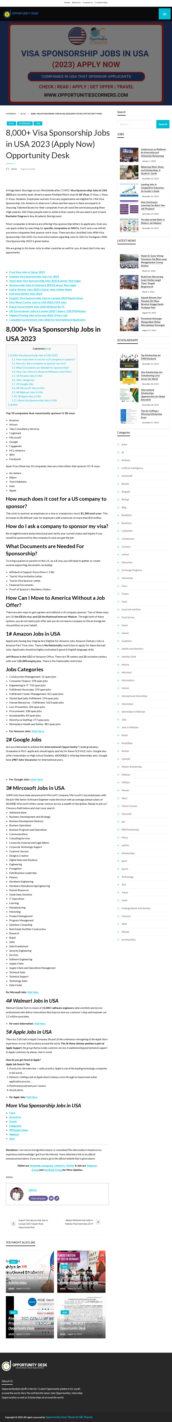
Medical (126, 774)
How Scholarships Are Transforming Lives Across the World (152, 375)
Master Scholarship (132, 766)
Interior (125, 687)
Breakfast (127, 515)
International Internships (134, 695)
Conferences (128, 538)
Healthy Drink (129, 656)
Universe (126, 916)
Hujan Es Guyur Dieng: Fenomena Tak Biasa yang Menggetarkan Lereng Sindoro (154, 260)
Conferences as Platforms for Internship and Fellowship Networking (153, 152)
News (124, 798)
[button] (104, 194)
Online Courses (129, 805)
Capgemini (15, 1125)
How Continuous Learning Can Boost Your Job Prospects (153, 205)
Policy (125, 837)
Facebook (35, 1165)
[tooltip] (104, 194)
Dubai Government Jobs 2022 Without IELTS (36, 306)
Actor (124, 444)
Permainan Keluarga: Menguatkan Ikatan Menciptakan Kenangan (153, 321)
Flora (124, 585)
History (125, 664)
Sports (125, 868)
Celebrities (127, 530)
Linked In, (60, 1165)
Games (125, 632)
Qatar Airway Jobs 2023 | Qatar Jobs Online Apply (40, 289)
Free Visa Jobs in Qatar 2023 (27, 272)
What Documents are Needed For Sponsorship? (40, 367)
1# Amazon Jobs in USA (27, 375)
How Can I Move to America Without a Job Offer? (42, 371)
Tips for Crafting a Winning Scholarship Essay (151, 414)
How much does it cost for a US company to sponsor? (43, 359)
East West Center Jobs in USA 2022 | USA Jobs (38, 302)
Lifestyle (126, 758)
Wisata (125, 931)
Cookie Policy (101, 2)
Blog (23, 114)
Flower (125, 593)
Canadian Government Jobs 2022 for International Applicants (47, 319)
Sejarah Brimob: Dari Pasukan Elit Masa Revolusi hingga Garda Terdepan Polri (152, 302)
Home (67, 2)
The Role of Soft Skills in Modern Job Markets (153, 221)
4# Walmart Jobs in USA (27, 392)
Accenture (15, 1117)
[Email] (51, 1198)
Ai (123, 452)
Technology (127, 876)
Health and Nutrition (132, 648)
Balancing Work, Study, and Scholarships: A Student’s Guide (152, 170)
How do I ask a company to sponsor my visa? (39, 363)
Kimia (125, 735)
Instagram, (47, 1165)
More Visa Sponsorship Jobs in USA (34, 400)
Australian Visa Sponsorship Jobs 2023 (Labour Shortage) (45, 280)
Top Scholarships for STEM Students (151, 357)
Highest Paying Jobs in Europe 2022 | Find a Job (38, 315)
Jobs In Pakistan (130, 727)
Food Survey (128, 617)
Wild (124, 923)
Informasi (127, 672)
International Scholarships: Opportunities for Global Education (153, 394)
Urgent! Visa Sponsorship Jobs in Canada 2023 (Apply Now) (46, 298)
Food (124, 601)
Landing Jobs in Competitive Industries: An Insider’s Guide (152, 187)
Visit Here (38, 731)
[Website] (56, 1198)
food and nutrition (131, 609)
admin (14, 169)
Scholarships (128, 853)
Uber (12, 1138)
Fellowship (127, 577)
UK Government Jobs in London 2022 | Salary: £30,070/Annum (47, 311)
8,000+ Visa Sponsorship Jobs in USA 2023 (33, 355)
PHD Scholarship (130, 829)
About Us (76, 2)
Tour (124, 884)
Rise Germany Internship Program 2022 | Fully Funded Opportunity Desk (29, 1323)
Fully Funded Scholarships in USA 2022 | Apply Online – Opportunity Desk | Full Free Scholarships (28, 1275)
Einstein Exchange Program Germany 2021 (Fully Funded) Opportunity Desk (79, 1277)
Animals (126, 460)
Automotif (127, 475)
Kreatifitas (127, 743)
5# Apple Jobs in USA (26, 396)
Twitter (70, 1165)
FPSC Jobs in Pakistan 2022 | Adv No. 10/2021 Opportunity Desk (81, 1323)
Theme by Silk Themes (80, 1417)
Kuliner (125, 750)
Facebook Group (53, 1169)
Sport (124, 860)
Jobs (38, 123)
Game (125, 625)
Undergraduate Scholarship (136, 908)
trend (124, 900)
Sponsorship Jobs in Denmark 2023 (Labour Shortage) (42, 285)
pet (123, 821)
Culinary (126, 546)
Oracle (13, 1121)
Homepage (11, 114)
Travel (125, 892)
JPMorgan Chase (18, 1129)
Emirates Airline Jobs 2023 (25, 293)
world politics (129, 939)
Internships (25, 123)
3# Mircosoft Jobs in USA (28, 388)
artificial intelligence (132, 468)
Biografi (126, 491)
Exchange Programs (132, 570)
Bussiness (127, 522)
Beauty (125, 483)
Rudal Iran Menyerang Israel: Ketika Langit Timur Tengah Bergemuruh (152, 281)
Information (128, 680)
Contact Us (87, 2)
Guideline (127, 640)
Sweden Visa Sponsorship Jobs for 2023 (34, 276)
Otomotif (126, 813)
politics (125, 845)
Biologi (125, 499)
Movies (125, 790)
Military (126, 782)
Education (127, 562)
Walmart (14, 1134)
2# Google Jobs (23, 383)
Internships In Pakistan (133, 711)
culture (125, 554)
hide (47, 348)
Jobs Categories (23, 379)
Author (13, 404)
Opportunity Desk (56, 1417)
